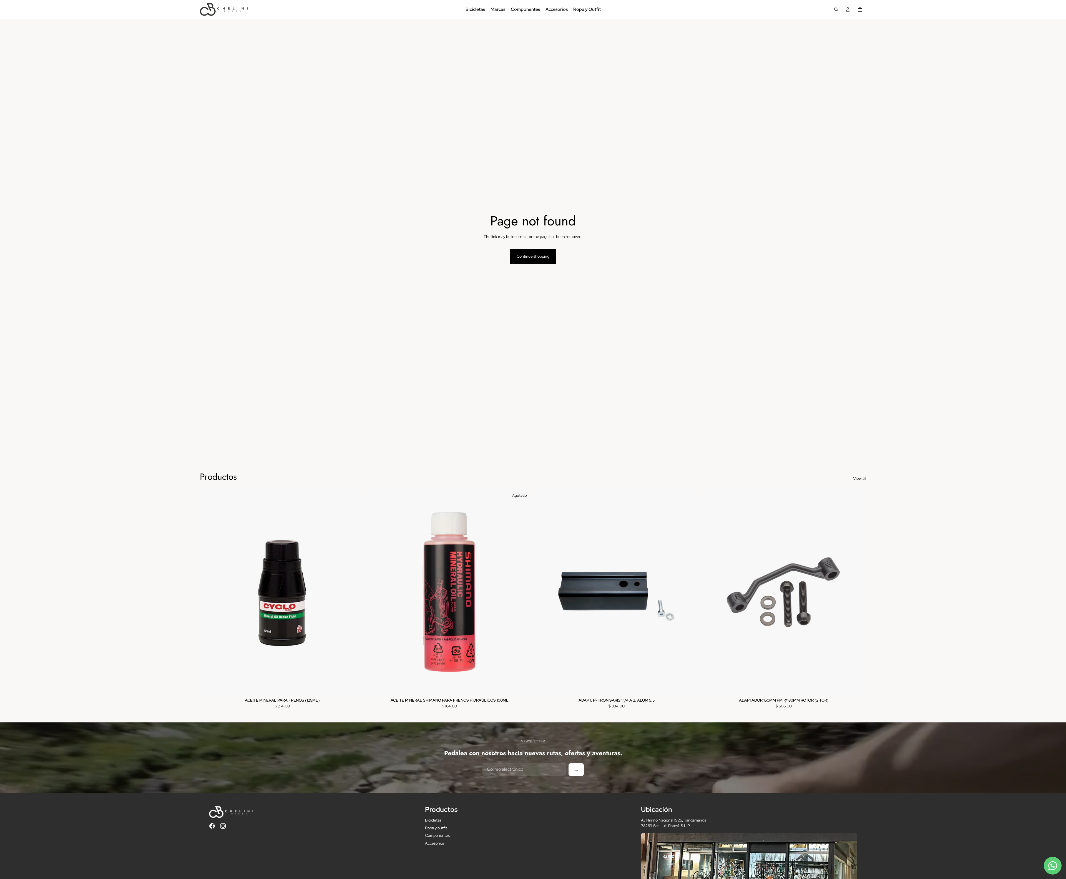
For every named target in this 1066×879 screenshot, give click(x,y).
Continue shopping (533, 256)
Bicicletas (433, 820)
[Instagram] (223, 826)
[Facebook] (212, 826)
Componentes (437, 835)
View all (859, 478)
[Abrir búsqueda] (836, 9)
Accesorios (434, 843)
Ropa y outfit (436, 827)
